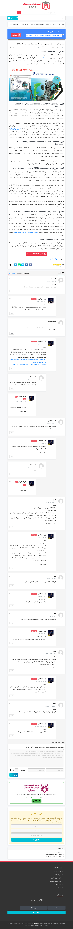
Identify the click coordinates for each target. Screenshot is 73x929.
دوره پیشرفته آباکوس (55, 881)
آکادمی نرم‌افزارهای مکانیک (52, 259)
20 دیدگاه (33, 47)
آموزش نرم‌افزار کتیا (15, 129)
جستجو (53, 13)
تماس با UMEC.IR (35, 901)
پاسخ (12, 291)
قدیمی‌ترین (12, 273)
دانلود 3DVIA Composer (35, 254)
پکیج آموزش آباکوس (56, 878)
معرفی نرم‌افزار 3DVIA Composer (54, 852)
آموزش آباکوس (57, 871)
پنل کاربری (58, 884)
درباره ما (59, 888)
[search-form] (19, 12)
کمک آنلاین (36, 801)
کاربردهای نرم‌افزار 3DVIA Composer (53, 854)
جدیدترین (19, 273)
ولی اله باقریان (55, 47)
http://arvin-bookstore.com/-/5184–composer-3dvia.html (29, 365)
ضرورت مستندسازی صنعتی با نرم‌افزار (53, 857)
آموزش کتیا (58, 875)
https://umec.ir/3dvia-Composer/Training (26, 232)
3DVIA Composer (46, 47)
